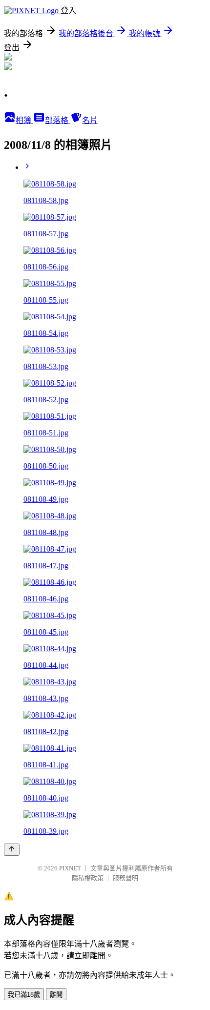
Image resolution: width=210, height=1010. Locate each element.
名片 (90, 120)
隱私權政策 (88, 878)
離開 (56, 994)
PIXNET (70, 868)
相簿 (24, 120)
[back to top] (12, 850)
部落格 (57, 120)
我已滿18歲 (24, 994)
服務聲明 (125, 878)
